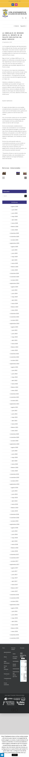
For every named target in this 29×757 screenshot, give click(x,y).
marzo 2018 (14, 544)
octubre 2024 (14, 280)
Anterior (16, 26)
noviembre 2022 (14, 357)
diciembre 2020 (14, 434)
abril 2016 (14, 621)
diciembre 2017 (14, 554)
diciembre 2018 (14, 514)
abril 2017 (14, 581)
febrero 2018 (14, 548)
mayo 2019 (15, 497)
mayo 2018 (15, 537)
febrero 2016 (14, 628)
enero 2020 (15, 471)
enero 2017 (15, 591)
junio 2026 (14, 213)
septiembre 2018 (14, 524)
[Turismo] (8, 697)
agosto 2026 (14, 206)
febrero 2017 (14, 588)
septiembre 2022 (14, 363)
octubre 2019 (14, 481)
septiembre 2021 (14, 404)
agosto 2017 (14, 568)
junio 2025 (14, 253)
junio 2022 (14, 373)
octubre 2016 (14, 601)
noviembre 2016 (14, 598)
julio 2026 (14, 209)
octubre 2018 (14, 521)
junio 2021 (14, 414)
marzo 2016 (14, 624)
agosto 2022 (14, 367)
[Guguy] (19, 697)
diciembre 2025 (14, 233)
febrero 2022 (14, 387)
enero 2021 (15, 430)
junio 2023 (14, 333)
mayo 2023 (15, 337)
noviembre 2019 (14, 477)
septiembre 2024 (14, 283)
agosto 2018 (14, 527)
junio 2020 (14, 454)
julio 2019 (14, 491)
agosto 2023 (14, 327)
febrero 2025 (14, 266)
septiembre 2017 (14, 564)
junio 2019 (14, 494)
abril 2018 (14, 541)
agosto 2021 (14, 407)
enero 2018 (15, 551)
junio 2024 (14, 293)
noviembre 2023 (14, 317)
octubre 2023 (14, 320)
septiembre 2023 (14, 323)
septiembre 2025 (14, 243)
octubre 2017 (14, 561)
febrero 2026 (14, 226)
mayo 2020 (15, 457)
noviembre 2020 (14, 437)
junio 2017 (14, 574)
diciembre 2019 (14, 474)
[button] (3, 178)
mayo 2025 (15, 256)
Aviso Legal (7, 695)
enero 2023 (15, 350)
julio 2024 (14, 290)
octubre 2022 (14, 360)
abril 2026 (14, 220)
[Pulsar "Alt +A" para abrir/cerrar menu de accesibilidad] (2, 755)
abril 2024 (14, 300)
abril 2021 (14, 420)
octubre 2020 (14, 440)
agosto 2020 (14, 447)
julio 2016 (14, 611)
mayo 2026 (15, 216)
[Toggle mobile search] (23, 18)
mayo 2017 (15, 578)
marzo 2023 (14, 343)
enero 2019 (15, 511)
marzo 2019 (14, 504)
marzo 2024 (14, 303)
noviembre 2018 (14, 517)
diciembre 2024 (14, 273)
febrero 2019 (14, 507)
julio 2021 (14, 410)
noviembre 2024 (14, 276)
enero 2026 (15, 230)
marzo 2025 (14, 263)
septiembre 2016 (14, 604)
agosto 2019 (14, 487)
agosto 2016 (14, 608)
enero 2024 (15, 310)
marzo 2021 (14, 424)
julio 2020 (14, 450)
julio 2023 (14, 330)
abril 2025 (14, 260)
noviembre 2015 (14, 638)
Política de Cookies (20, 695)
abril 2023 (14, 340)
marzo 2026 (14, 223)
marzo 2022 (14, 384)
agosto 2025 (14, 246)
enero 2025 (15, 270)
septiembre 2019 (14, 484)
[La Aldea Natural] (20, 701)
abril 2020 (14, 461)
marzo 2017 (14, 584)
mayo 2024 (15, 296)
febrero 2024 (14, 307)
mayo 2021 (15, 417)
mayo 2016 (15, 618)
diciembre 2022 (14, 353)
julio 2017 (14, 571)
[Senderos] (8, 701)
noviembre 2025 (14, 236)
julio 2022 (14, 370)
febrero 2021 (14, 427)
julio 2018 (14, 531)
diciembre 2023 (14, 313)
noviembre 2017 (14, 558)
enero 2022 (15, 390)
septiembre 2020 (14, 444)
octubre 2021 (14, 400)
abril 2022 (14, 380)
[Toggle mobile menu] (26, 18)
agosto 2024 (14, 286)
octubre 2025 (14, 240)
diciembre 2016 (14, 594)
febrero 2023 (14, 347)
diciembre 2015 (14, 635)
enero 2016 (15, 631)
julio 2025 (14, 250)
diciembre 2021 (14, 394)
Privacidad (13, 695)
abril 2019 (14, 501)
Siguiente (23, 26)
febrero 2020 (14, 467)
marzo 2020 (14, 464)
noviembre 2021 (14, 397)
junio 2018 (14, 534)
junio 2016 (14, 614)
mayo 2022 (15, 377)
